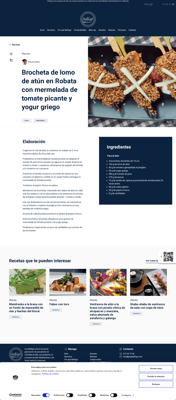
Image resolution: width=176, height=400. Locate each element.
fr (170, 4)
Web (66, 354)
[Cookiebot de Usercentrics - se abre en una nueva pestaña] (15, 395)
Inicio (42, 30)
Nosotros (51, 30)
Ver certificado (124, 1)
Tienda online (95, 359)
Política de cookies (50, 374)
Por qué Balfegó (64, 30)
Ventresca (15, 317)
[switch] (69, 395)
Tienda (147, 4)
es (173, 4)
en (167, 4)
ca (163, 4)
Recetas (102, 30)
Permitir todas (156, 368)
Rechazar (156, 384)
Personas (122, 30)
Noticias (111, 30)
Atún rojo (92, 30)
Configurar (126, 395)
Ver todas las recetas (156, 260)
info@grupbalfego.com (132, 356)
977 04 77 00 (128, 354)
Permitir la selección (156, 376)
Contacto (132, 30)
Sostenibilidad (80, 30)
